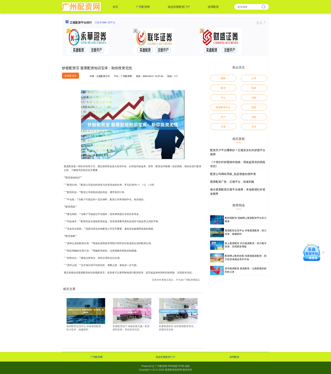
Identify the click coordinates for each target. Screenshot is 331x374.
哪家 (223, 78)
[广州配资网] (81, 6)
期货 (254, 107)
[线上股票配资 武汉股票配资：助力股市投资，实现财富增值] (217, 245)
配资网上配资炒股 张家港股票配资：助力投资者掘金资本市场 (246, 257)
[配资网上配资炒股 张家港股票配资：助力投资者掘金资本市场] (217, 257)
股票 (254, 88)
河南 (254, 97)
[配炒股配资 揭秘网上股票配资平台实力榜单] (217, 219)
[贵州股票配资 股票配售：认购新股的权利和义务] (217, 270)
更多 (259, 22)
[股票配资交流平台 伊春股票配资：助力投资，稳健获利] (86, 310)
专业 (254, 126)
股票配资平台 (223, 107)
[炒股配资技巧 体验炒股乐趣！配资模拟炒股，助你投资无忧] (132, 310)
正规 (223, 126)
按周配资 (213, 7)
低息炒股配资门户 (179, 7)
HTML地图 (184, 366)
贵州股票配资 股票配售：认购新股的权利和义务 (246, 270)
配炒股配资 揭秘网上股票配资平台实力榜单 (246, 219)
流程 (254, 117)
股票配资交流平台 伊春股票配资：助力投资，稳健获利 (246, 232)
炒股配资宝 (70, 75)
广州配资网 (143, 7)
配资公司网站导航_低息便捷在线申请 (233, 174)
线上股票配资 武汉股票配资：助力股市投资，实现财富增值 (246, 244)
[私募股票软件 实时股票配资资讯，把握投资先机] (178, 310)
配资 (223, 88)
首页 (115, 7)
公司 (254, 78)
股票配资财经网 (173, 369)
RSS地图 (172, 366)
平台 (223, 97)
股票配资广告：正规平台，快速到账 (232, 182)
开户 (223, 117)
